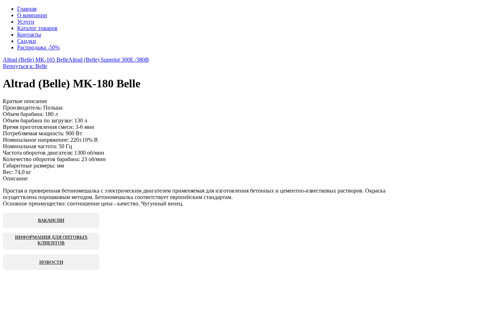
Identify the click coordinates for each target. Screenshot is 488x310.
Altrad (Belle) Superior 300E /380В (108, 60)
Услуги (25, 22)
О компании (32, 15)
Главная (26, 9)
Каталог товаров (37, 28)
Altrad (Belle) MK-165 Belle (35, 60)
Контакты (29, 35)
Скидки (26, 41)
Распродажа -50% (38, 47)
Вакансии (51, 220)
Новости (51, 262)
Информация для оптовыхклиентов (51, 240)
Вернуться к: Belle (25, 66)
